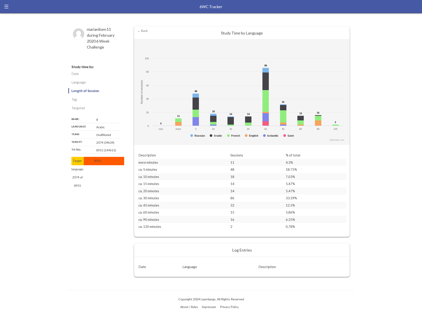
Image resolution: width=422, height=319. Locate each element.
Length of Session (85, 91)
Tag (74, 99)
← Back (142, 31)
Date (75, 74)
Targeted (78, 108)
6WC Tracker (211, 6)
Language (78, 82)
